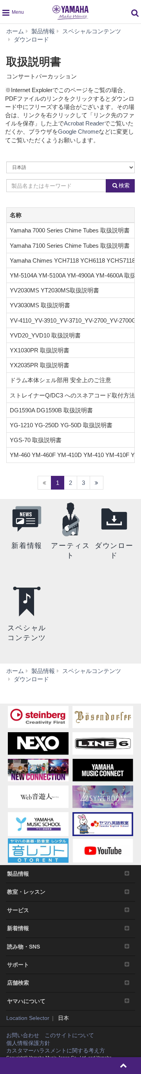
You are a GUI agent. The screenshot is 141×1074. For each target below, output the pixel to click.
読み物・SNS (23, 946)
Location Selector (27, 1018)
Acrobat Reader (84, 123)
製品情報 (18, 874)
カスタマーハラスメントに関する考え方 (55, 1050)
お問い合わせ (22, 1035)
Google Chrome (78, 131)
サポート (18, 965)
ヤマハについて (26, 1001)
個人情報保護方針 (28, 1043)
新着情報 (18, 928)
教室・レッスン (26, 892)
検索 (124, 185)
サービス (18, 910)
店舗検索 (18, 983)
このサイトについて (69, 1035)
